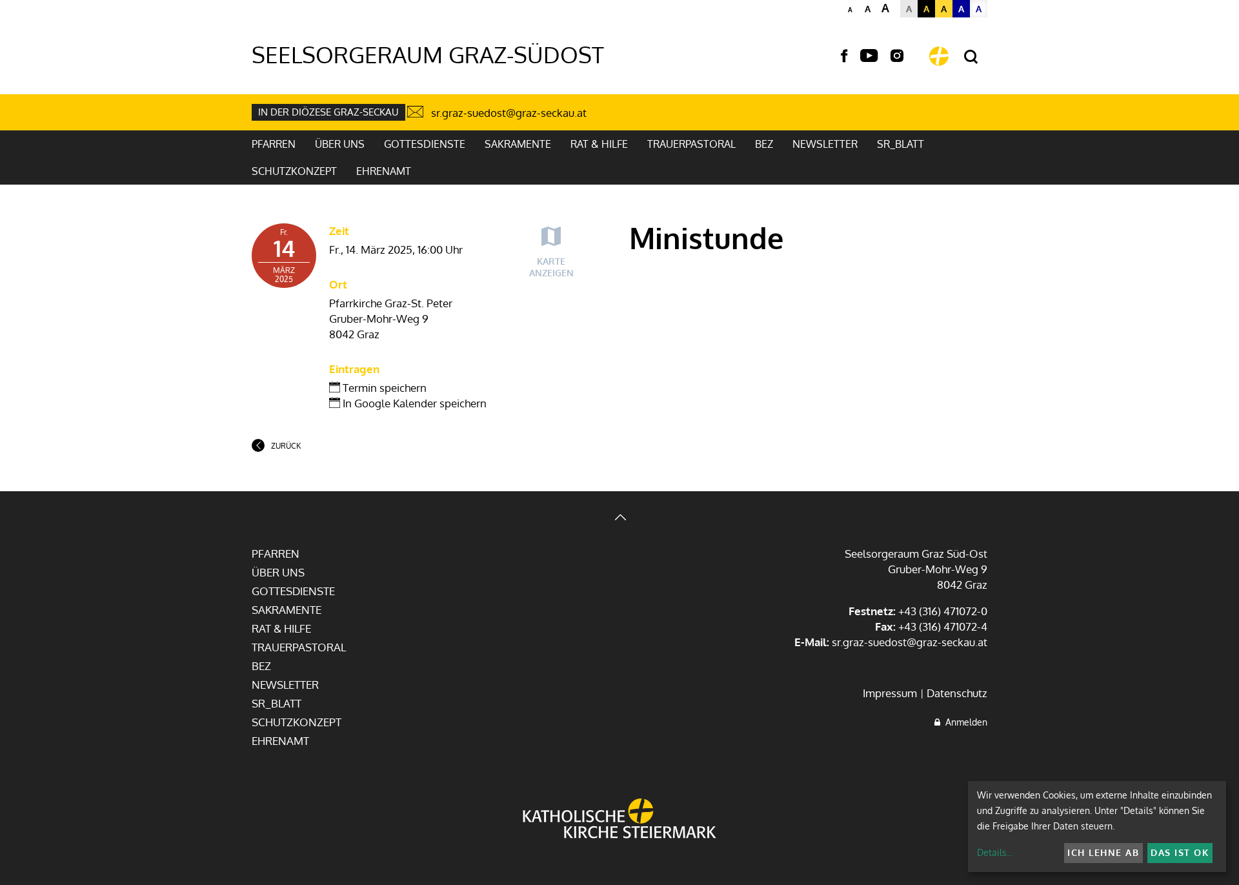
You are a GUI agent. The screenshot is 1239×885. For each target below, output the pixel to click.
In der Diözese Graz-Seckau (328, 112)
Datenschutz (957, 693)
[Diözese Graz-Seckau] (619, 819)
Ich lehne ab (1103, 852)
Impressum (890, 693)
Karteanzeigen (551, 267)
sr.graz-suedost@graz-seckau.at (509, 112)
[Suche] (971, 57)
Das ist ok (1180, 852)
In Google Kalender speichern (413, 403)
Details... (994, 852)
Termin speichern (383, 387)
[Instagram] (897, 56)
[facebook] (844, 56)
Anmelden (963, 722)
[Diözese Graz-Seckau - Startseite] (939, 56)
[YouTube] (869, 56)
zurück (286, 446)
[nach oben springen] (619, 519)
